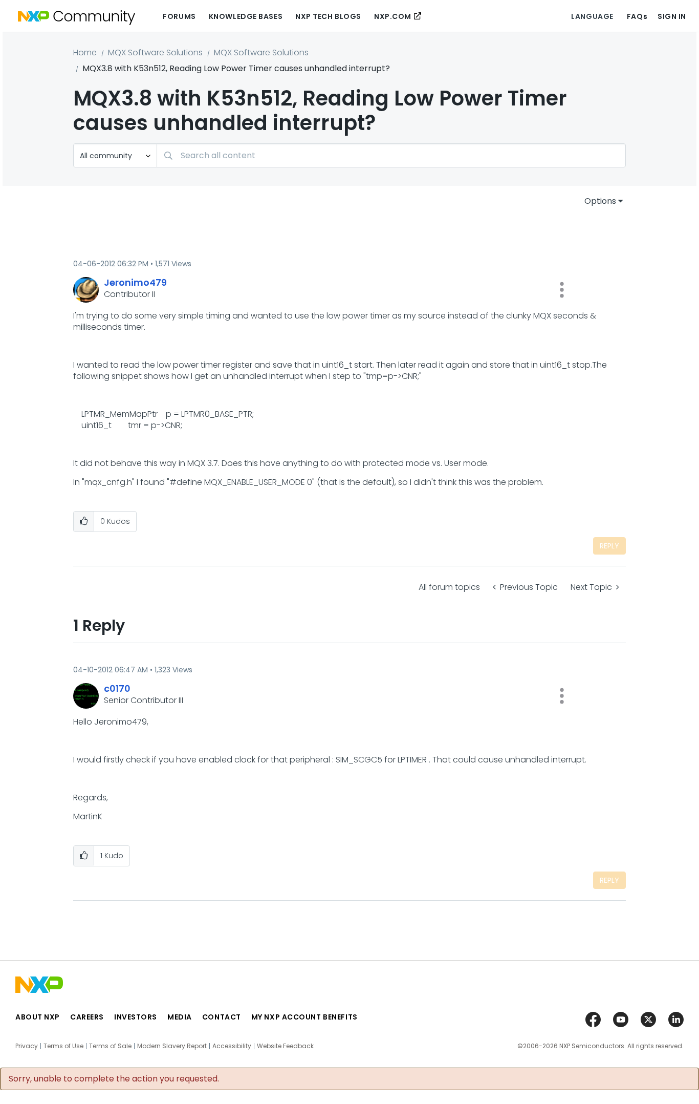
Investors (135, 1017)
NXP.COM (392, 16)
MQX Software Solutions (155, 52)
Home (85, 52)
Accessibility (231, 1046)
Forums (179, 16)
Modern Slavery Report (172, 1046)
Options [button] (600, 201)
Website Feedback (285, 1046)
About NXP (37, 1017)
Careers (87, 1017)
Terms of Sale (110, 1046)
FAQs (637, 16)
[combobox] (391, 155)
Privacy (26, 1046)
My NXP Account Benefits (304, 1017)
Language (592, 16)
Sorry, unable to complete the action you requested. (114, 1079)
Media (179, 1017)
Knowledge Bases (245, 16)
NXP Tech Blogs (328, 16)
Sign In (672, 16)
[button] (562, 290)
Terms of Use (63, 1046)
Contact (221, 1017)
